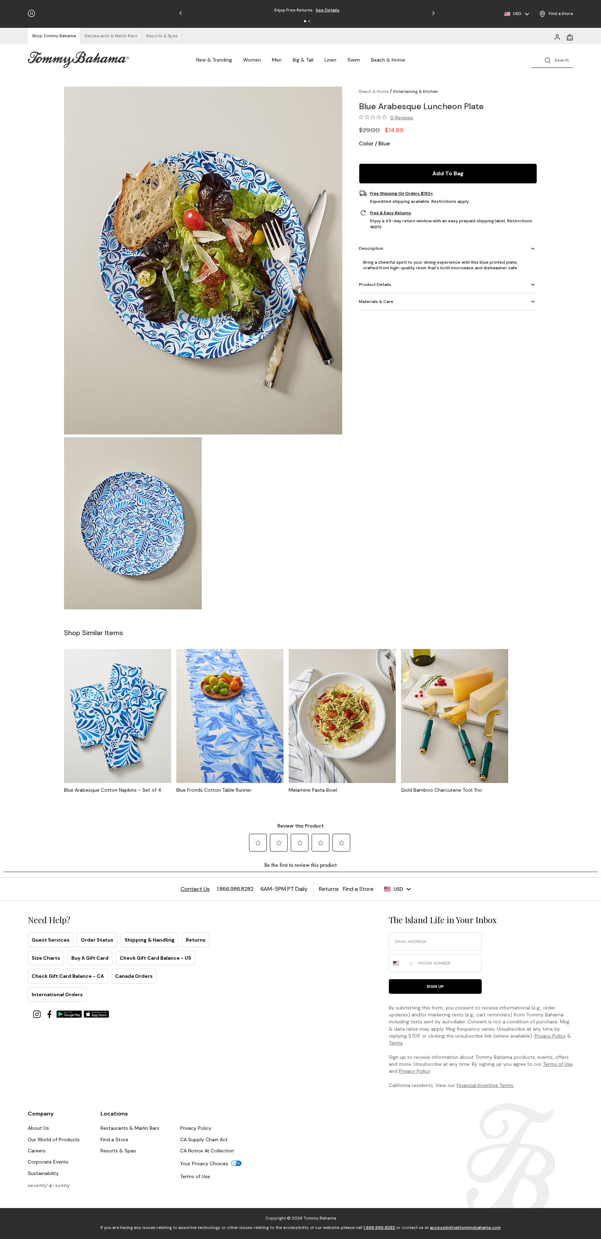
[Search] (552, 59)
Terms (396, 1043)
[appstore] (96, 1013)
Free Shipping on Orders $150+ (401, 193)
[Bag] (570, 36)
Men (277, 60)
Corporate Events (48, 1162)
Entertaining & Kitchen (415, 91)
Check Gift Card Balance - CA (68, 976)
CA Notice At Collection (207, 1151)
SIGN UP (435, 986)
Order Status (97, 940)
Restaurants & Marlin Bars (130, 1128)
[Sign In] (557, 36)
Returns (196, 940)
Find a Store (114, 1139)
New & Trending (214, 60)
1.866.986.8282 (379, 1227)
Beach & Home (388, 60)
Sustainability (43, 1173)
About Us (38, 1128)
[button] (305, 21)
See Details (327, 10)
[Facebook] (50, 1013)
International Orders (57, 994)
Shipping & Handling (150, 940)
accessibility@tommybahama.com (465, 1227)
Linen (330, 60)
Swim (353, 60)
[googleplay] (69, 1013)
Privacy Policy (550, 1036)
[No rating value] (374, 117)
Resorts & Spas (118, 1151)
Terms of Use (558, 1064)
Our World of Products (54, 1139)
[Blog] (49, 1185)
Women (252, 60)
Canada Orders (134, 976)
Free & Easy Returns (390, 213)
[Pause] (31, 13)
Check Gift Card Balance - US (155, 958)
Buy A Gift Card (90, 958)
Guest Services (51, 940)
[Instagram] (37, 1013)
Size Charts (46, 958)
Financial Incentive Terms (485, 1085)
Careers (37, 1151)
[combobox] (402, 963)
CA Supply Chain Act (204, 1139)
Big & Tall (303, 60)
